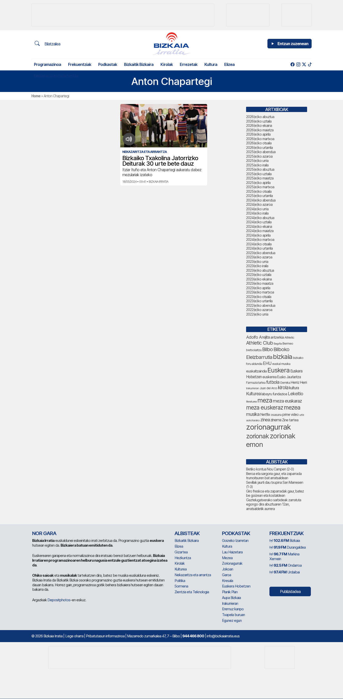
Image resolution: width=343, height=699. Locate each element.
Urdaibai (287, 572)
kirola (283, 387)
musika (252, 414)
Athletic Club (259, 343)
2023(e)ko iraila (257, 266)
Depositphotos (58, 599)
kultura (294, 387)
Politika (180, 580)
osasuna (276, 415)
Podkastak (107, 64)
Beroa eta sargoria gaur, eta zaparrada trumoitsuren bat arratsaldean (274, 475)
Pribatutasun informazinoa (105, 636)
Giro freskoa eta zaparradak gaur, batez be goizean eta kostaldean (275, 493)
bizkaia (282, 356)
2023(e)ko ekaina (259, 279)
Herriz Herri (299, 382)
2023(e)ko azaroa (259, 257)
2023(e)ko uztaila (258, 274)
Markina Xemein (284, 556)
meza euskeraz (264, 407)
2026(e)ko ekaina (259, 125)
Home (35, 96)
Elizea (229, 64)
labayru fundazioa (274, 394)
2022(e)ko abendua (260, 305)
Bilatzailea (51, 43)
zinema (275, 420)
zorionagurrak (268, 427)
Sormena (181, 586)
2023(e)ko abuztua (260, 270)
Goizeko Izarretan (235, 540)
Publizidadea (290, 591)
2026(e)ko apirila (258, 134)
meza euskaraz (287, 401)
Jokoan (227, 569)
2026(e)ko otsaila (258, 143)
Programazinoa (47, 64)
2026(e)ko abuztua (260, 117)
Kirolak (166, 64)
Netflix (265, 414)
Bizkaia (287, 540)
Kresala (227, 580)
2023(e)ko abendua (260, 253)
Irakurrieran (252, 388)
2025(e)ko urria (257, 160)
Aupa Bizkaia (231, 597)
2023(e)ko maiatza (259, 283)
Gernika (285, 382)
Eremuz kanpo (233, 609)
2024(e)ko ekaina (259, 226)
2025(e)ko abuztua (260, 169)
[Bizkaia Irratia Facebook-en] (292, 64)
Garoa (226, 574)
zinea (265, 419)
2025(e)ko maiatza (259, 178)
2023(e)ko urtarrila (259, 301)
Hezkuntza (183, 557)
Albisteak (187, 533)
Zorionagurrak (232, 563)
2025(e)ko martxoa (260, 187)
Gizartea (181, 552)
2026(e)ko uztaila (258, 121)
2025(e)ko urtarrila (259, 195)
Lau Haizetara (232, 552)
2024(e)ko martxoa (260, 239)
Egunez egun (232, 620)
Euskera (278, 370)
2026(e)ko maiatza (259, 130)
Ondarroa (288, 565)
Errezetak (188, 64)
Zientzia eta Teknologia (192, 591)
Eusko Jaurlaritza (289, 377)
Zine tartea (290, 420)
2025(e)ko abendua (260, 152)
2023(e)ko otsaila (258, 296)
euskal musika (281, 364)
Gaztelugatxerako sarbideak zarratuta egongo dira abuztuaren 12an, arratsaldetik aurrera (273, 504)
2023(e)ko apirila (258, 288)
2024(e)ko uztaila (258, 222)
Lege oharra (74, 636)
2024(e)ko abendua (260, 200)
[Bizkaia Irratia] (171, 43)
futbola (272, 382)
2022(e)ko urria (257, 314)
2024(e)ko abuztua (260, 218)
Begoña (278, 343)
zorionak (257, 436)
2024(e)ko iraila (257, 213)
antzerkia (277, 337)
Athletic (289, 337)
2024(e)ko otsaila (258, 244)
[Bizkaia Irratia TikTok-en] (310, 64)
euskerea (269, 377)
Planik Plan (230, 591)
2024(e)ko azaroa (259, 204)
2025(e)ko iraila (257, 165)
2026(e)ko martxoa (260, 139)
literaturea (251, 401)
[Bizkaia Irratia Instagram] (298, 64)
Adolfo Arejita (258, 337)
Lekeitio (295, 393)
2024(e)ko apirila (258, 235)
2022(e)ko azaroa (259, 310)
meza (264, 400)
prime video (290, 415)
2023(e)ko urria (257, 261)
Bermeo (287, 343)
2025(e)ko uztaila (258, 174)
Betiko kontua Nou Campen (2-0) (270, 469)
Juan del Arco (268, 388)
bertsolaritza (253, 350)
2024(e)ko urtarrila (259, 248)
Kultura (210, 64)
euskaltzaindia (256, 371)
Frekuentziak (79, 64)
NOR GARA (44, 533)
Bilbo (267, 349)
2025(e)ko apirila (258, 182)
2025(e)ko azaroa (259, 156)
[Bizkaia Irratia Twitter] (304, 64)
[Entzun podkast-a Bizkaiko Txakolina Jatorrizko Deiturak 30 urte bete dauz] (129, 139)
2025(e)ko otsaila (258, 191)
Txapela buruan (233, 614)
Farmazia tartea (255, 382)
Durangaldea (290, 547)
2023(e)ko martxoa (260, 292)
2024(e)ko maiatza (259, 231)
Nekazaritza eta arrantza (56, 75)
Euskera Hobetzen (236, 586)
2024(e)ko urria (257, 209)
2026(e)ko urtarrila (259, 147)
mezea (292, 407)
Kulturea (253, 393)
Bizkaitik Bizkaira (138, 64)
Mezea (227, 557)
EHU (267, 363)
